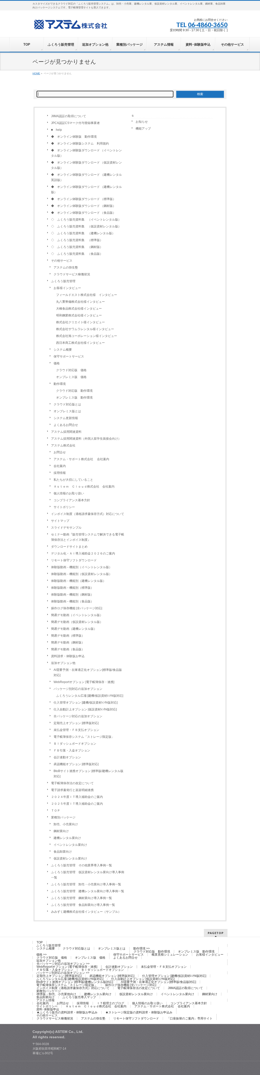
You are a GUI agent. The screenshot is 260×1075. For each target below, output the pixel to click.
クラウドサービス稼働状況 (72, 274)
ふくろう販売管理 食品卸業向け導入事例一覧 (83, 905)
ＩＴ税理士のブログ (110, 1003)
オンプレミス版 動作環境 (74, 397)
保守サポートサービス (69, 356)
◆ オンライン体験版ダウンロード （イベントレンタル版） (86, 153)
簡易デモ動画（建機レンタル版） (74, 629)
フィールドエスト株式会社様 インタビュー (86, 295)
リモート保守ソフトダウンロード (74, 560)
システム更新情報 (66, 418)
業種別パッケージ (63, 817)
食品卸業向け (63, 851)
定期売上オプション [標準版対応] (76, 723)
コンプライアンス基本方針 (72, 500)
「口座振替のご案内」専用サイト (190, 1018)
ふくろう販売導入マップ (79, 997)
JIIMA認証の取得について (68, 116)
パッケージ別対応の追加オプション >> (62, 972)
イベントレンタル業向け (70, 845)
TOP (40, 942)
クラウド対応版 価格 (71, 370)
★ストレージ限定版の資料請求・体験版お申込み (138, 1012)
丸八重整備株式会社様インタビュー (80, 301)
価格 (57, 363)
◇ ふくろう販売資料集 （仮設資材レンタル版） (86, 226)
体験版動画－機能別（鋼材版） (72, 594)
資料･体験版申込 (47, 1009)
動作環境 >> (141, 948)
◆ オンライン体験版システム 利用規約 (80, 143)
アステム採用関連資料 (66, 432)
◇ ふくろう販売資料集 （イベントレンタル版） (86, 219)
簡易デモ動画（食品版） (68, 649)
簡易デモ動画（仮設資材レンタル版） (77, 622)
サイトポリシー (64, 507)
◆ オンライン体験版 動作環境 (74, 136)
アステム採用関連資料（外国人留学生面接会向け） (86, 438)
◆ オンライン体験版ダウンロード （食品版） (83, 212)
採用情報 (60, 473)
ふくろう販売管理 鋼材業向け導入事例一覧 (81, 898)
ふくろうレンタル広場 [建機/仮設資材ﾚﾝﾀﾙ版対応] (89, 695)
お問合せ (60, 452)
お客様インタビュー (67, 288)
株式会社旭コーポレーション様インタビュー (86, 336)
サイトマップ (60, 521)
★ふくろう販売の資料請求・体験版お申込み (67, 1012)
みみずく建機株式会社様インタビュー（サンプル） (86, 911)
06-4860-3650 (208, 24)
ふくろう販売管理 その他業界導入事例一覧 (81, 865)
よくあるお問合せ (66, 425)
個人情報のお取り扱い (69, 493)
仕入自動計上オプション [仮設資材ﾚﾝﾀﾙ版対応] (85, 709)
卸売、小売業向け (66, 824)
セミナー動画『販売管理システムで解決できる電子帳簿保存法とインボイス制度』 (87, 537)
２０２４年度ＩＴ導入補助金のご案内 (77, 797)
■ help (56, 130)
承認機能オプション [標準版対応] (76, 764)
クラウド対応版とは (67, 404)
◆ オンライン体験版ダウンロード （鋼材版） (83, 206)
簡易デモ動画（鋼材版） (68, 642)
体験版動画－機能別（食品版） (72, 601)
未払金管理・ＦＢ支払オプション (76, 730)
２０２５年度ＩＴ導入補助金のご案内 (77, 803)
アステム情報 (45, 1000)
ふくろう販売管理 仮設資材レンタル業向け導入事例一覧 (87, 874)
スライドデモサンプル (66, 527)
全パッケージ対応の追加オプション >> (63, 963)
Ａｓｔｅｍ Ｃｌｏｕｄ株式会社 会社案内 (84, 486)
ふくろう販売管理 (63, 281)
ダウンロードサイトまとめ (69, 546)
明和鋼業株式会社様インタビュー (79, 315)
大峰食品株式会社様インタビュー (79, 308)
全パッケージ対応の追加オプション (78, 716)
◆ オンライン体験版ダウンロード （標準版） (83, 199)
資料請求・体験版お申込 (68, 656)
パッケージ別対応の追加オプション (78, 689)
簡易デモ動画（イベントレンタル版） (77, 615)
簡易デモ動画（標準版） (68, 635)
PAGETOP (216, 933)
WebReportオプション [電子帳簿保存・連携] (84, 682)
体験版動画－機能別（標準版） (72, 587)
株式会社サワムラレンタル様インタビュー (85, 329)
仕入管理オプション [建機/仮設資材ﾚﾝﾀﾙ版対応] (86, 702)
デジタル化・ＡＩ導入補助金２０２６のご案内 (83, 553)
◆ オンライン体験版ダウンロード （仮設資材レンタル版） (86, 165)
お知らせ (142, 121)
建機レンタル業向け (67, 838)
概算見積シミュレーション (170, 954)
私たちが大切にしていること (73, 479)
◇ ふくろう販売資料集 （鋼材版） (77, 247)
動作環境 (60, 384)
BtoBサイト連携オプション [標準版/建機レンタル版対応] (88, 773)
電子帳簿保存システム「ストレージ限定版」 (84, 737)
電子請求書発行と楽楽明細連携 (72, 790)
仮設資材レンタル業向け (70, 858)
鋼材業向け (61, 831)
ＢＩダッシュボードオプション (75, 743)
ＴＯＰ (55, 810)
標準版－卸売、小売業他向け (56, 994)
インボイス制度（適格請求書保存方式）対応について (87, 514)
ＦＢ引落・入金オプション (72, 750)
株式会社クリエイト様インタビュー (80, 322)
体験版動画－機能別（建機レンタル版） (78, 581)
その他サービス (61, 260)
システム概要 (63, 349)
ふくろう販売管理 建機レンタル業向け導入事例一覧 (87, 891)
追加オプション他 (63, 663)
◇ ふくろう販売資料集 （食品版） (77, 254)
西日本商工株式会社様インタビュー (80, 343)
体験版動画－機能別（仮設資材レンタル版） (81, 574)
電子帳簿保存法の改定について (72, 783)
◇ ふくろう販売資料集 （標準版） (77, 240)
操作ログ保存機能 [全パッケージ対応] (76, 608)
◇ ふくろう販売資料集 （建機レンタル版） (83, 233)
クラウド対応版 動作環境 (74, 390)
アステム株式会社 (63, 445)
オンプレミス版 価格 (71, 377)
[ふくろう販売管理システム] (70, 23)
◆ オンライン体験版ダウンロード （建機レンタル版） (86, 189)
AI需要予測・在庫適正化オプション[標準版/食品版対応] (88, 672)
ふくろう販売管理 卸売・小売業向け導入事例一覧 (86, 884)
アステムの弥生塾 (66, 267)
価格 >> (41, 954)
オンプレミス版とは (67, 411)
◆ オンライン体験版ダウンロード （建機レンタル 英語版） (88, 177)
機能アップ (143, 128)
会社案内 (60, 466)
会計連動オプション (67, 757)
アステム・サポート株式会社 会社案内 (81, 459)
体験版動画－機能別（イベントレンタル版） (81, 567)
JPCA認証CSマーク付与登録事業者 (75, 123)
